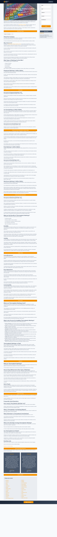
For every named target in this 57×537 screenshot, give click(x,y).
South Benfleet (23, 484)
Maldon (7, 491)
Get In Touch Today (20, 31)
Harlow (7, 484)
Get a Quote (20, 14)
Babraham (5, 446)
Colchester (7, 495)
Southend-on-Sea (24, 492)
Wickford (7, 496)
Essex (7, 483)
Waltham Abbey (8, 488)
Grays (22, 491)
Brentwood (7, 492)
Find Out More (20, 300)
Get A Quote (20, 90)
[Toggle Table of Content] (12, 34)
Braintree (7, 480)
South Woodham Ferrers (9, 498)
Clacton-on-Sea (23, 495)
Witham (7, 487)
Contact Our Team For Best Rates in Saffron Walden (20, 130)
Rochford (22, 488)
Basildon (22, 480)
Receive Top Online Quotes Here (20, 194)
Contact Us (20, 361)
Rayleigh (22, 481)
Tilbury (22, 493)
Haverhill (8, 446)
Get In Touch (46, 31)
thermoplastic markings (22, 24)
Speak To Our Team (20, 393)
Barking (11, 446)
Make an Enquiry (28, 502)
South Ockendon (23, 485)
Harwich (22, 496)
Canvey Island (23, 489)
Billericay (7, 494)
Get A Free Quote (20, 474)
